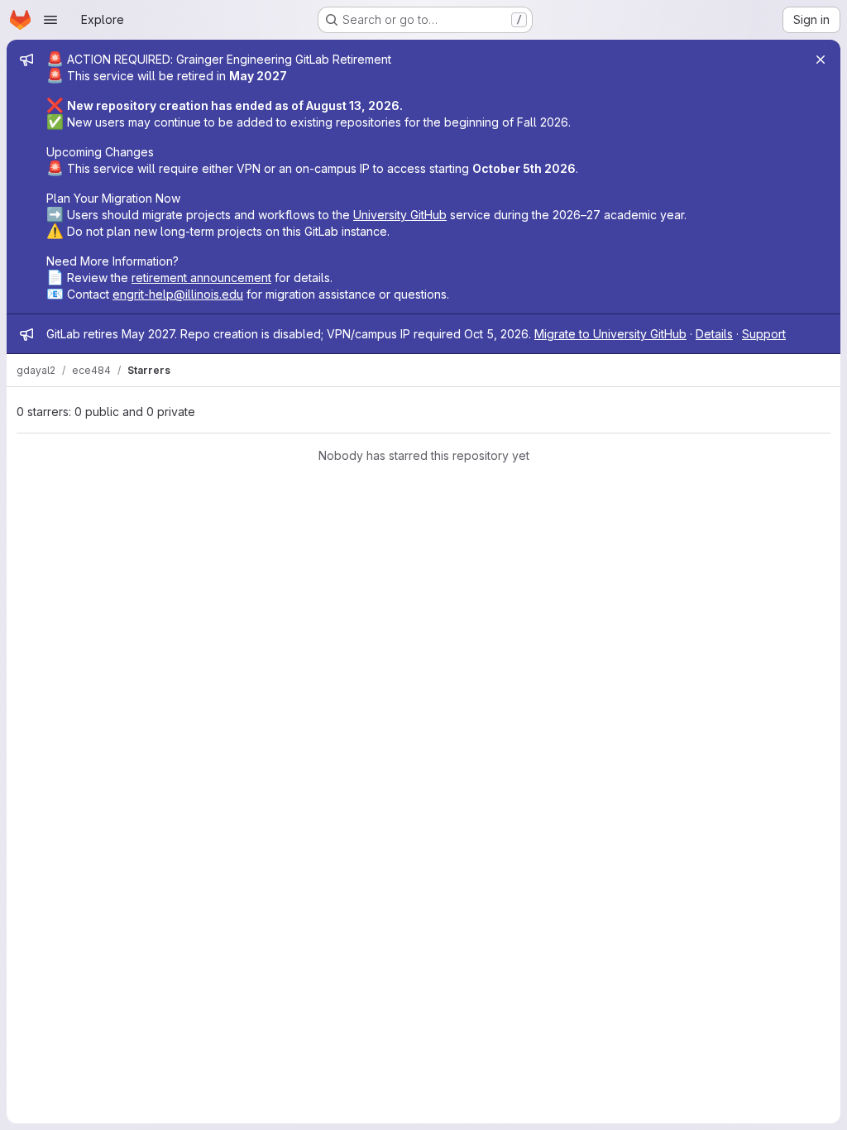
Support (764, 334)
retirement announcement (201, 278)
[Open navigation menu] (50, 20)
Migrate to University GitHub (610, 334)
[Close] (820, 59)
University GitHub (400, 215)
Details (714, 334)
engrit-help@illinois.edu (177, 294)
